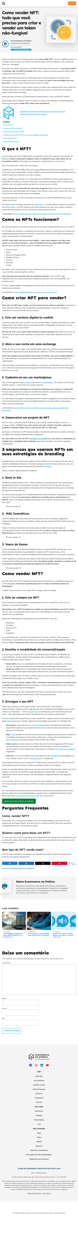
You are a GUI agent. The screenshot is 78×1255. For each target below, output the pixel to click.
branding (47, 466)
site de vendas (37, 725)
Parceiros (39, 1093)
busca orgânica (12, 740)
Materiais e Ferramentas (39, 1150)
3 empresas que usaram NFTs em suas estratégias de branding (25, 135)
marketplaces (48, 382)
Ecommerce (27, 382)
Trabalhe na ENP (39, 1085)
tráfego (9, 721)
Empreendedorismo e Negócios (23, 868)
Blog (39, 1133)
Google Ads (32, 712)
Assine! (72, 3)
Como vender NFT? (10, 138)
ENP (39, 1072)
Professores (39, 1098)
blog (14, 734)
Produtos (39, 1115)
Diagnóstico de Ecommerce (39, 1159)
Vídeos (39, 1137)
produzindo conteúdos (66, 749)
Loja (39, 1124)
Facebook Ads (35, 758)
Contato (39, 1102)
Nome (4, 998)
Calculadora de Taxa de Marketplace (39, 1155)
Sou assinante (39, 1080)
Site (3, 1018)
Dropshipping (39, 1120)
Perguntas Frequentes (11, 142)
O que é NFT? (8, 125)
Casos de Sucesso (39, 1089)
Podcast (39, 1142)
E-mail (5, 1008)
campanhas (55, 756)
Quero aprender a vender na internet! (18, 801)
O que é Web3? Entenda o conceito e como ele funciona (35, 292)
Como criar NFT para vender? (14, 132)
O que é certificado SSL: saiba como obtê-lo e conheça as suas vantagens (42, 214)
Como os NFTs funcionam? (13, 128)
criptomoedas (9, 207)
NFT (3, 156)
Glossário (39, 1146)
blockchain (38, 204)
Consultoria (39, 1111)
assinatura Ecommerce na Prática (30, 796)
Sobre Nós (39, 1076)
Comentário (6, 963)
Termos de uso (46, 1193)
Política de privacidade (34, 1193)
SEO (4, 714)
